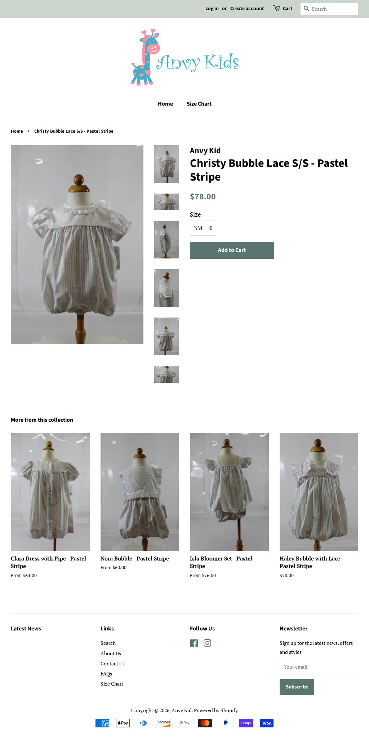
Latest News (26, 629)
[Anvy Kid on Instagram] (207, 644)
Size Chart (199, 104)
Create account (247, 8)
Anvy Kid (182, 710)
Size (195, 214)
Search (108, 642)
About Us (111, 653)
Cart (287, 8)
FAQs (106, 673)
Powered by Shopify (216, 710)
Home (165, 104)
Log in (212, 8)
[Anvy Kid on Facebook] (194, 644)
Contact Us (113, 663)
